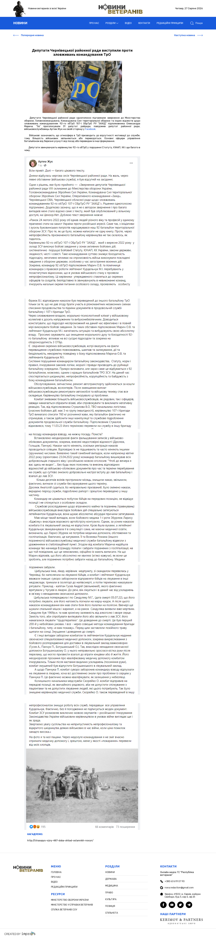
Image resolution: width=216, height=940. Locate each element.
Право (109, 892)
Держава (111, 879)
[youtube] (172, 905)
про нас (56, 877)
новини (20, 23)
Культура (110, 899)
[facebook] (163, 905)
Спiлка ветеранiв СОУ (64, 909)
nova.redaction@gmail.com (179, 887)
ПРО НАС (94, 23)
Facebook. (90, 129)
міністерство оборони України (70, 900)
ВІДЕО (128, 23)
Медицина (111, 885)
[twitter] (180, 905)
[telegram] (189, 905)
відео (54, 881)
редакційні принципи (64, 886)
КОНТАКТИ (144, 23)
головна (56, 872)
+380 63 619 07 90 (175, 881)
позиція (110, 906)
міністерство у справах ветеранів (72, 904)
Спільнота (111, 912)
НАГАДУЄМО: (35, 834)
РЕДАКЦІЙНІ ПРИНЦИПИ (170, 23)
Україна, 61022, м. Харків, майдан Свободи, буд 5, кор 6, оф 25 (183, 895)
